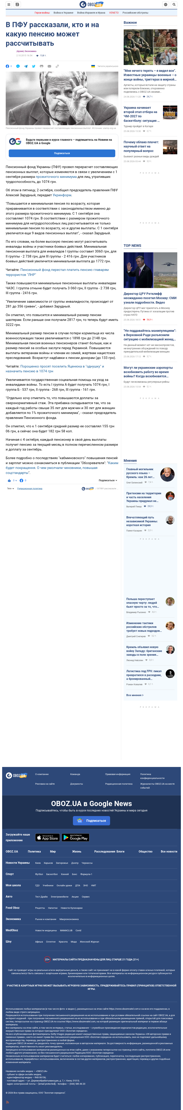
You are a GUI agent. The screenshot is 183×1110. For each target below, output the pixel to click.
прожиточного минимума (56, 177)
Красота (63, 941)
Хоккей (65, 874)
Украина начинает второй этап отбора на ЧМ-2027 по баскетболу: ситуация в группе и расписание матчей (141, 114)
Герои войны (42, 12)
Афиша (39, 941)
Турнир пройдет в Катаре (138, 126)
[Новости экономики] (88, 489)
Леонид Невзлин (134, 660)
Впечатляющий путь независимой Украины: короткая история (142, 521)
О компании (42, 774)
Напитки (53, 908)
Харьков (48, 863)
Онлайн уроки (64, 885)
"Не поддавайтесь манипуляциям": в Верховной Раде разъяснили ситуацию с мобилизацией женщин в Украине (150, 335)
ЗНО (85, 885)
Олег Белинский (134, 482)
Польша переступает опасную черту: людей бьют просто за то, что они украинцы (141, 603)
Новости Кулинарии (72, 908)
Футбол (39, 874)
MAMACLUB (66, 930)
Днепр (74, 863)
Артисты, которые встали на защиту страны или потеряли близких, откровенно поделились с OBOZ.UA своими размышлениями (150, 89)
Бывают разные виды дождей (141, 156)
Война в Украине (63, 12)
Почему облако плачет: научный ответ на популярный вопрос (141, 146)
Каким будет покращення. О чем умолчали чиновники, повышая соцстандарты (62, 468)
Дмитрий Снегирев (136, 636)
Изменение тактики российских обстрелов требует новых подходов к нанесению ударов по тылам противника (144, 627)
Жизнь (76, 851)
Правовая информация (117, 774)
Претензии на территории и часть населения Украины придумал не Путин (143, 497)
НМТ (93, 885)
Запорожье (62, 863)
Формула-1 (86, 874)
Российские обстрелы (135, 12)
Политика (34, 851)
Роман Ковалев (134, 684)
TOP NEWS (132, 245)
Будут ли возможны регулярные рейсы (146, 381)
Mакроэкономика (69, 919)
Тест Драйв (41, 896)
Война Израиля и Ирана (91, 12)
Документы (76, 783)
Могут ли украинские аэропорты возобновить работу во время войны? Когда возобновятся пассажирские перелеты (148, 372)
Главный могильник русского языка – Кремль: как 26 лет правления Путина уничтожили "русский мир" (140, 473)
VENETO (114, 12)
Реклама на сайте (45, 783)
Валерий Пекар (134, 506)
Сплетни (51, 941)
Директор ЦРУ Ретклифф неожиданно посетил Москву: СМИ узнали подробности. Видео (150, 298)
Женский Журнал (89, 941)
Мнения (130, 460)
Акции (75, 896)
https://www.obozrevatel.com (124, 1009)
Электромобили (59, 896)
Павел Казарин (134, 530)
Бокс (74, 874)
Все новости (169, 851)
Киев (38, 863)
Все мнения (133, 695)
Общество (145, 851)
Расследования (104, 851)
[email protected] (46, 1083)
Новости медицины (46, 930)
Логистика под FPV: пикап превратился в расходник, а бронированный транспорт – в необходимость (144, 675)
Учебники (48, 885)
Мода (74, 941)
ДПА (77, 885)
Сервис (86, 896)
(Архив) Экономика (26, 51)
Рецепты (40, 908)
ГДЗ (37, 885)
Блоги (120, 851)
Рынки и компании (45, 919)
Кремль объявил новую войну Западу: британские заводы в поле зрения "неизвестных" (144, 651)
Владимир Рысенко (136, 612)
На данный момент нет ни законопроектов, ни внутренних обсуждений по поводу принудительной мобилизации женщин (149, 348)
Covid (78, 930)
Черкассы (87, 863)
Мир (53, 851)
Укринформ (62, 195)
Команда (75, 774)
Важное (130, 22)
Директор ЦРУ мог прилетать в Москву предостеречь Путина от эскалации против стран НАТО (149, 311)
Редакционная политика (29, 488)
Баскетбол (52, 874)
